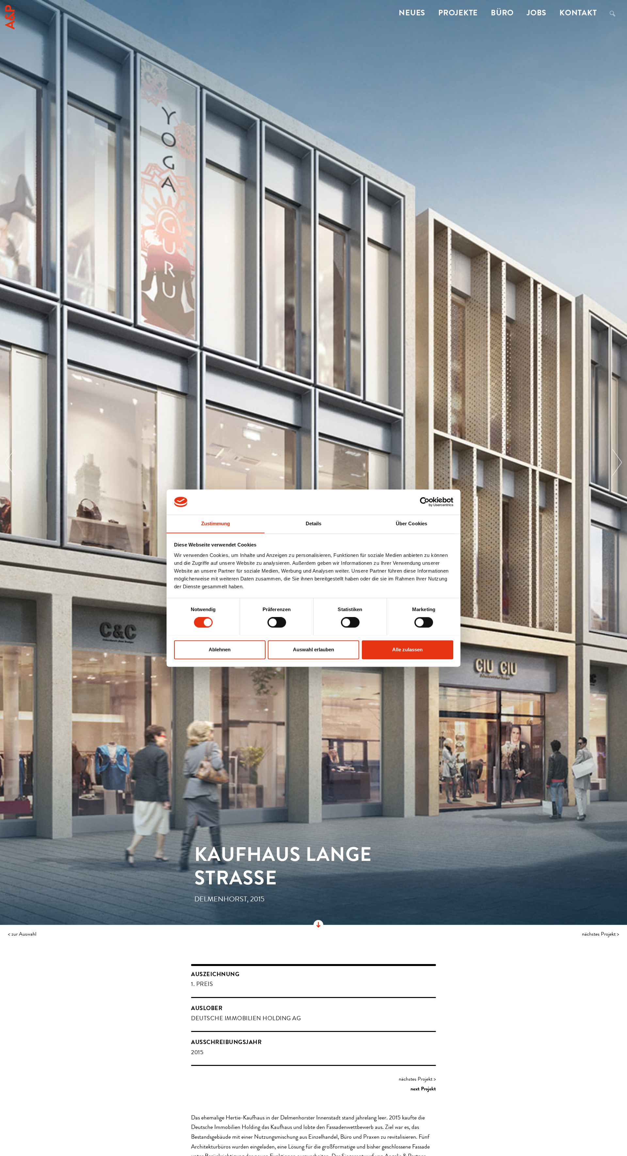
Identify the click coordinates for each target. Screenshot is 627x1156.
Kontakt (578, 14)
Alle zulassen (407, 649)
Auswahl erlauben (313, 649)
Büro (502, 14)
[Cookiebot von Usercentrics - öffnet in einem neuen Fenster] (424, 502)
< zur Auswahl (22, 934)
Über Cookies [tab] (411, 523)
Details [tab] (314, 523)
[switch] (276, 622)
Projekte (458, 14)
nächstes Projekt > (600, 934)
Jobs (536, 14)
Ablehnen (220, 649)
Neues (412, 14)
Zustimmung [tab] (215, 523)
